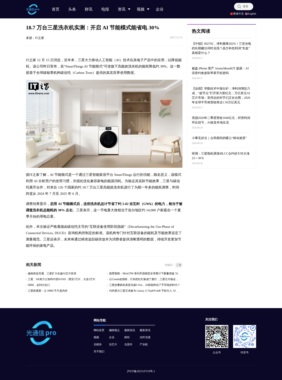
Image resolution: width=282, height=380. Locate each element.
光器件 (128, 344)
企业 (159, 9)
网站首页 (99, 330)
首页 (55, 9)
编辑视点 (114, 330)
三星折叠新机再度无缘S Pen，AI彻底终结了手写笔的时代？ (144, 285)
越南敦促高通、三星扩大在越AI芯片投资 (52, 273)
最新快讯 (129, 330)
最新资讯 (145, 330)
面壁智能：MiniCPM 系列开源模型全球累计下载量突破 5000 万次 (145, 273)
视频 (140, 9)
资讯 (121, 9)
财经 (127, 337)
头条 (72, 9)
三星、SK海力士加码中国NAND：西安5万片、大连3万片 (61, 279)
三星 (178, 265)
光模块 (98, 344)
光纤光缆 (145, 337)
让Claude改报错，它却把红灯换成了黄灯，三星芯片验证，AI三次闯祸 (145, 279)
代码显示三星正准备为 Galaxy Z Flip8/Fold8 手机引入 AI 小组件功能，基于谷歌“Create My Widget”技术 (145, 290)
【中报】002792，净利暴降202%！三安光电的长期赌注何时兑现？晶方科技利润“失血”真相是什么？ (221, 48)
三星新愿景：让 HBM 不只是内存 (48, 290)
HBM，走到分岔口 (39, 285)
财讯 (88, 9)
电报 (105, 9)
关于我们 (99, 351)
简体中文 (238, 13)
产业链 (144, 344)
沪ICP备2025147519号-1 (141, 371)
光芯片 (113, 344)
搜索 (245, 6)
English (252, 13)
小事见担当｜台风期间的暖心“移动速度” (219, 138)
